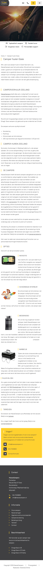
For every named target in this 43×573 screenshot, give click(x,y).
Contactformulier (13, 454)
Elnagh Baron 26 (17, 548)
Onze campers (16, 510)
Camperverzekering (18, 518)
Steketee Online (25, 568)
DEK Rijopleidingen (15, 387)
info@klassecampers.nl (23, 3)
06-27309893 (27, 3)
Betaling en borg (17, 520)
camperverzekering (35, 234)
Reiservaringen (16, 513)
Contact (14, 525)
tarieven (11, 416)
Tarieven (14, 523)
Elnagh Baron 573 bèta (19, 553)
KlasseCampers (6, 94)
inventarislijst (12, 202)
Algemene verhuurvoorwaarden (21, 515)
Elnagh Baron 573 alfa (18, 550)
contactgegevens (6, 424)
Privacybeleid (32, 565)
